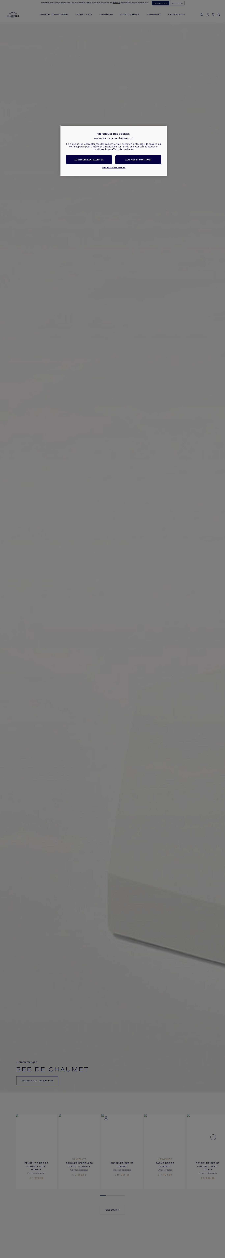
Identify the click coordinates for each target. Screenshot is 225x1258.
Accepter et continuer (138, 160)
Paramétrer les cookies (114, 168)
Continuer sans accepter (89, 160)
